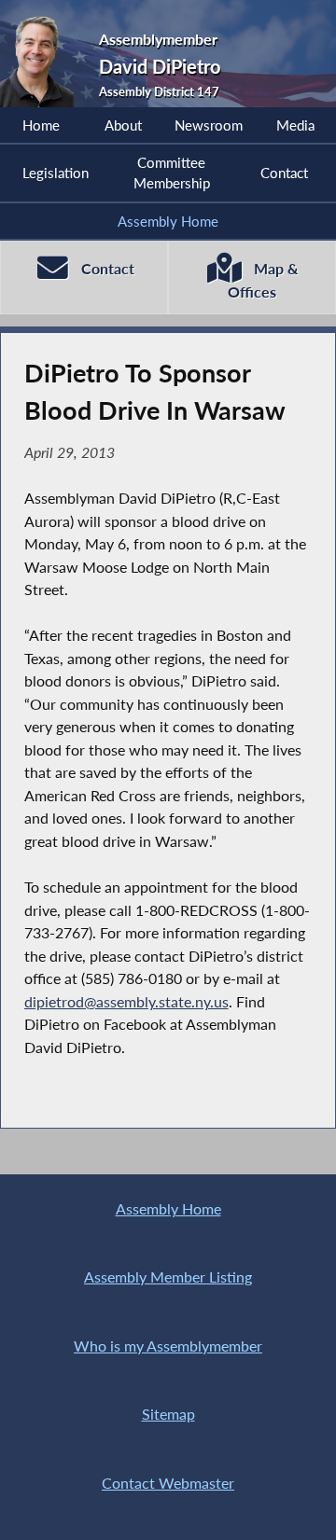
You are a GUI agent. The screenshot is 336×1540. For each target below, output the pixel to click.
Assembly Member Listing (168, 1276)
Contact (284, 172)
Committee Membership (171, 172)
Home (41, 125)
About (123, 125)
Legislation (55, 172)
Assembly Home (168, 221)
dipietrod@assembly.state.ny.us (126, 1001)
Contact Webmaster (168, 1482)
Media (295, 125)
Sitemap (168, 1413)
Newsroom (209, 125)
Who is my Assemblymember (168, 1345)
